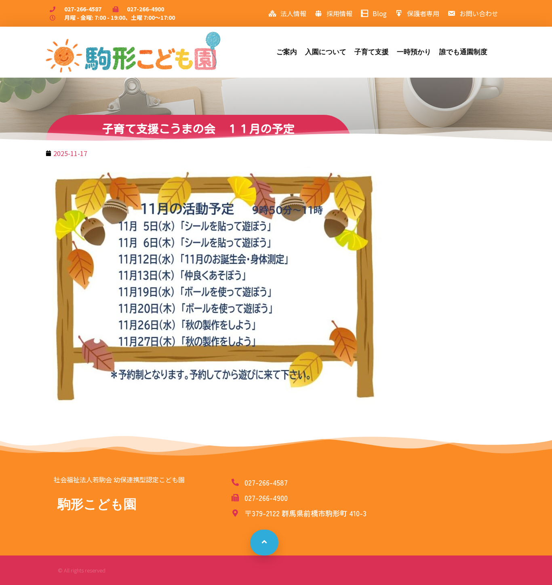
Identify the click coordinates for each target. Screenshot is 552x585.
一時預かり (414, 52)
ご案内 (286, 52)
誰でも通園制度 (463, 52)
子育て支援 (371, 52)
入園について (325, 52)
